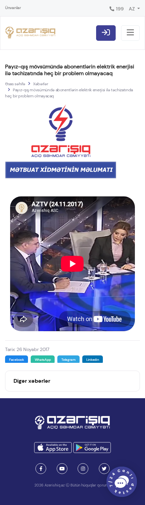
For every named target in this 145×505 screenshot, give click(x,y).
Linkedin (92, 359)
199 (119, 9)
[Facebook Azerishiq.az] (40, 468)
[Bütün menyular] (130, 33)
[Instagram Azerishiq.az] (83, 468)
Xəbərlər (40, 84)
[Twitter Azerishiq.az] (104, 468)
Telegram (68, 359)
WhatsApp (43, 359)
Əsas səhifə (15, 84)
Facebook (16, 359)
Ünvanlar (13, 7)
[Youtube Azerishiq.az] (62, 468)
